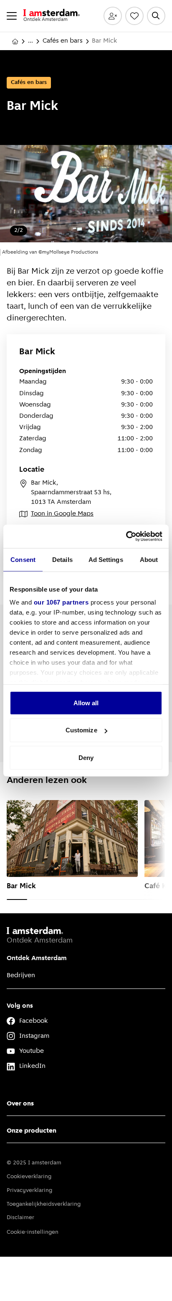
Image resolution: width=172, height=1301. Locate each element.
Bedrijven (21, 975)
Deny (86, 757)
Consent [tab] (22, 559)
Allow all (86, 702)
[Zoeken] (156, 16)
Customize (81, 730)
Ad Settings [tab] (106, 559)
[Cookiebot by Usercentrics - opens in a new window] (125, 536)
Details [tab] (62, 559)
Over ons (20, 1103)
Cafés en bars (63, 41)
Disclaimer (20, 1218)
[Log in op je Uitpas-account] (113, 16)
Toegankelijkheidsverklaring (44, 1204)
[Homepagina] (15, 41)
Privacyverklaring (29, 1190)
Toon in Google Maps (62, 514)
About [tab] (149, 559)
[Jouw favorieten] (134, 16)
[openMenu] (12, 16)
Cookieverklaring (29, 1177)
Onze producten (31, 1131)
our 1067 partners (61, 602)
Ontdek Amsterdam (37, 958)
